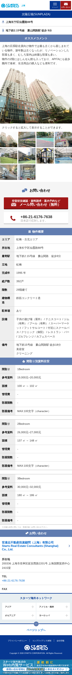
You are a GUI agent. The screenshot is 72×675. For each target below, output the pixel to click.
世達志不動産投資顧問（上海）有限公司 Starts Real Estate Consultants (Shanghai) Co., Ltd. (30, 546)
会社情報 (60, 641)
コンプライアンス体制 (41, 641)
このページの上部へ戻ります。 (36, 624)
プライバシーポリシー (17, 641)
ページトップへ (36, 630)
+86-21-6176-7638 (36, 217)
